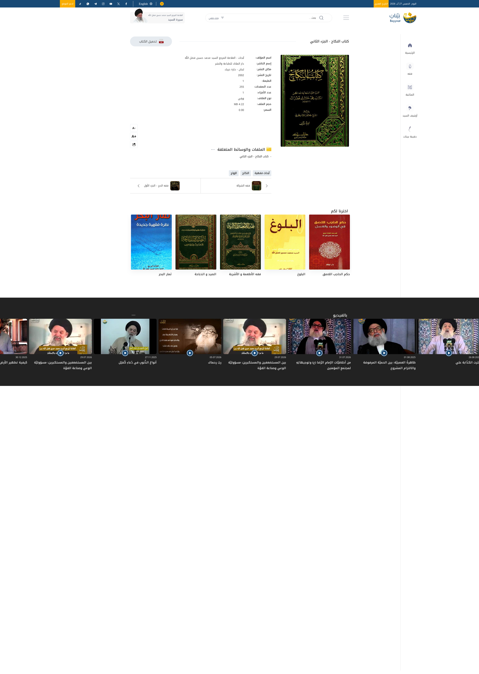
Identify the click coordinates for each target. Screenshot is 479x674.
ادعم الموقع (67, 4)
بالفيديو (340, 315)
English (143, 4)
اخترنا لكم (339, 211)
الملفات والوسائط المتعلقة (241, 149)
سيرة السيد (175, 19)
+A (134, 136)
